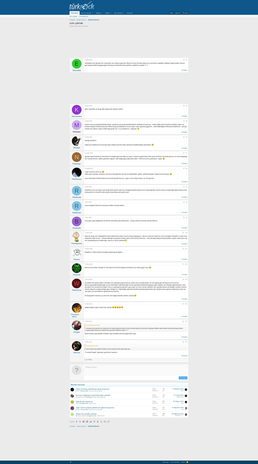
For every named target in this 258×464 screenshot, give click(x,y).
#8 (186, 202)
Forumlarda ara (83, 16)
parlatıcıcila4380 (81, 416)
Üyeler (107, 13)
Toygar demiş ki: (91, 346)
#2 (186, 106)
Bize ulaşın (166, 462)
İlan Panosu (118, 13)
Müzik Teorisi (101, 416)
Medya (98, 13)
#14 (186, 304)
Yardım (183, 462)
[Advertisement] (129, 42)
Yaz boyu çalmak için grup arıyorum (95, 389)
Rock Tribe (181, 397)
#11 (186, 249)
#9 (186, 217)
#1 (186, 60)
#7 (186, 186)
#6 (186, 168)
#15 (186, 321)
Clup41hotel (80, 397)
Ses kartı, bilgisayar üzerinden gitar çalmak (93, 395)
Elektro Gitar (92, 403)
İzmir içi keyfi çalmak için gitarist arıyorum (97, 407)
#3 (186, 121)
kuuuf (77, 403)
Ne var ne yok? (86, 13)
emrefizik (75, 26)
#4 (186, 137)
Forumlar (74, 13)
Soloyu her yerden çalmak (86, 414)
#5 (186, 153)
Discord (129, 13)
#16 (186, 342)
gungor (78, 409)
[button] (93, 13)
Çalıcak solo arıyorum (84, 401)
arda (77, 391)
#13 (186, 279)
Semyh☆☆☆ (180, 415)
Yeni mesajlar (73, 16)
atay (182, 403)
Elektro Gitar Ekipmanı (99, 397)
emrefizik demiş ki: (91, 325)
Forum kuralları (174, 462)
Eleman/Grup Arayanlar (95, 391)
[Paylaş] (184, 60)
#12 (186, 264)
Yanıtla (185, 70)
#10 (186, 233)
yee (183, 409)
